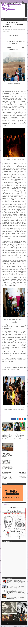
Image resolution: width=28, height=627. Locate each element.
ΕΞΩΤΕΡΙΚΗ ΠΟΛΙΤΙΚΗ (16, 29)
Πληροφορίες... (12, 4)
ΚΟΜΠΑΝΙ (23, 29)
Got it (19, 4)
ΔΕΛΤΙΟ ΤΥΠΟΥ (7, 29)
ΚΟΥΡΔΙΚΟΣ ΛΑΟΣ (6, 31)
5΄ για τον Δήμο (5, 504)
